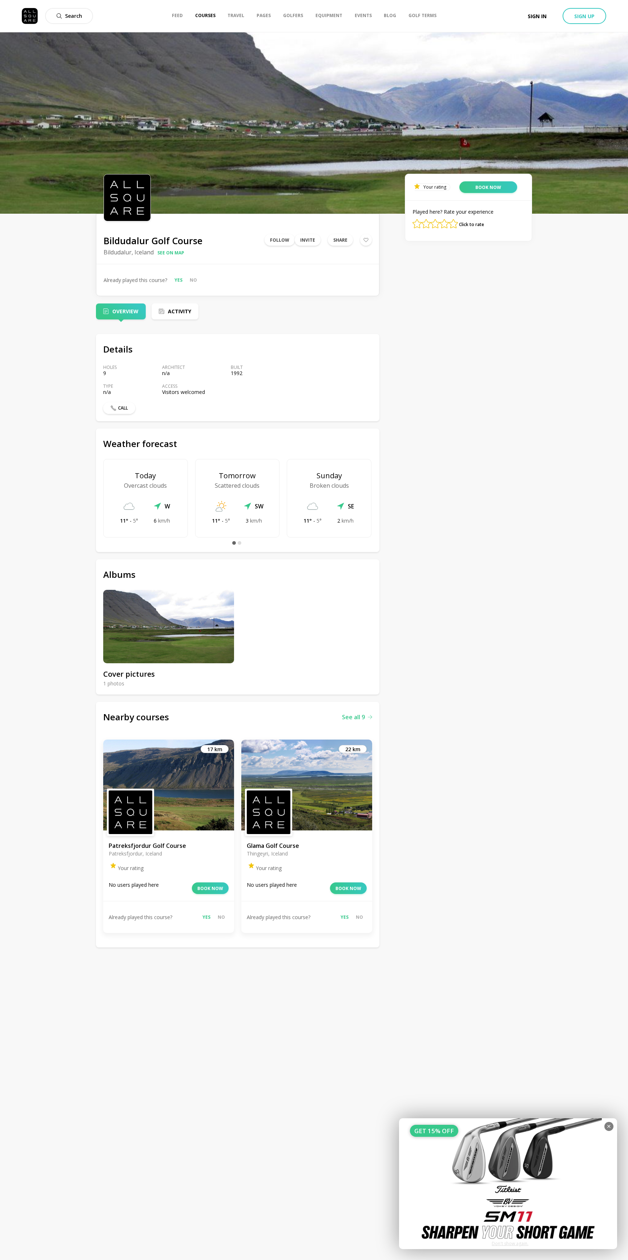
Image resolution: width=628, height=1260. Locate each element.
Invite (307, 240)
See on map (170, 253)
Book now (210, 888)
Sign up (584, 16)
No (193, 280)
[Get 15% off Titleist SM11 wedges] (508, 1183)
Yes (178, 280)
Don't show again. (510, 1243)
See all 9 (353, 717)
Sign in (537, 16)
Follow (279, 240)
